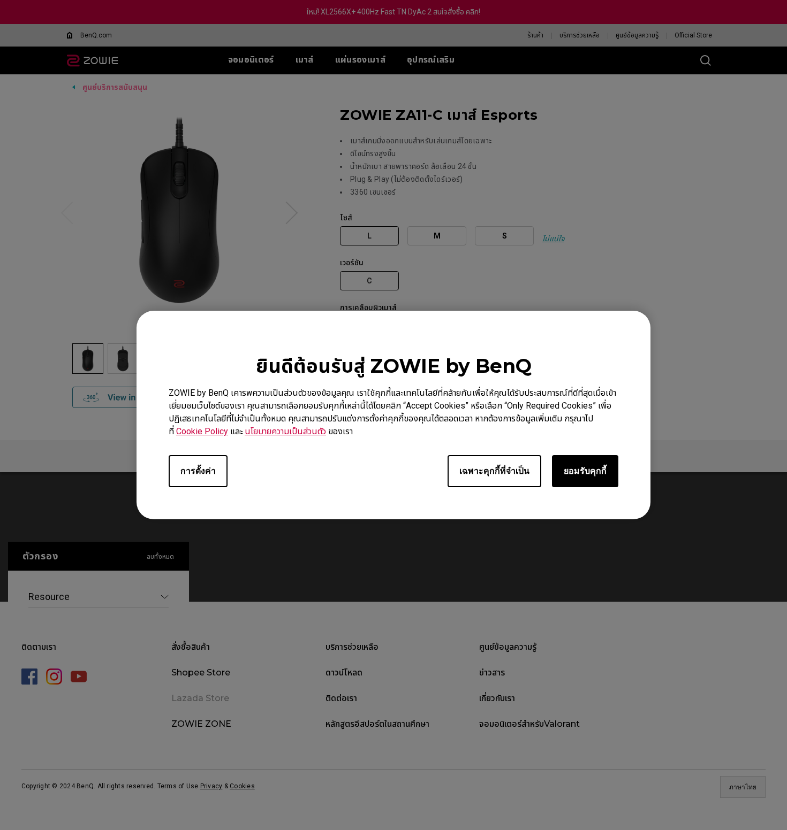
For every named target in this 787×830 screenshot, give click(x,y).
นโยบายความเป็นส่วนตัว (285, 431)
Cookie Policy (202, 431)
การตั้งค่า (198, 471)
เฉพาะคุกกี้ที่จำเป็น (494, 471)
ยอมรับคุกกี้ (585, 471)
